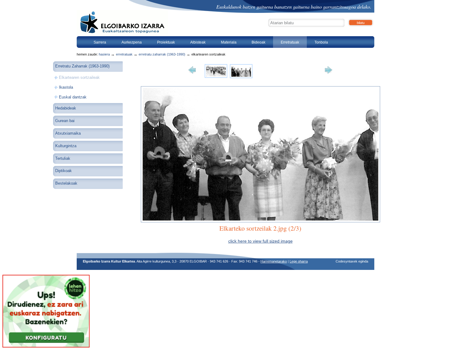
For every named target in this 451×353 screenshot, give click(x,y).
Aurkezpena (131, 42)
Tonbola (321, 42)
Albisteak (198, 42)
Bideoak (258, 42)
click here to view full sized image (260, 241)
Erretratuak (290, 42)
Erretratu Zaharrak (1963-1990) (162, 54)
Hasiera (104, 54)
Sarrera (100, 42)
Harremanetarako (273, 261)
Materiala (229, 42)
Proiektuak (166, 42)
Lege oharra (299, 261)
